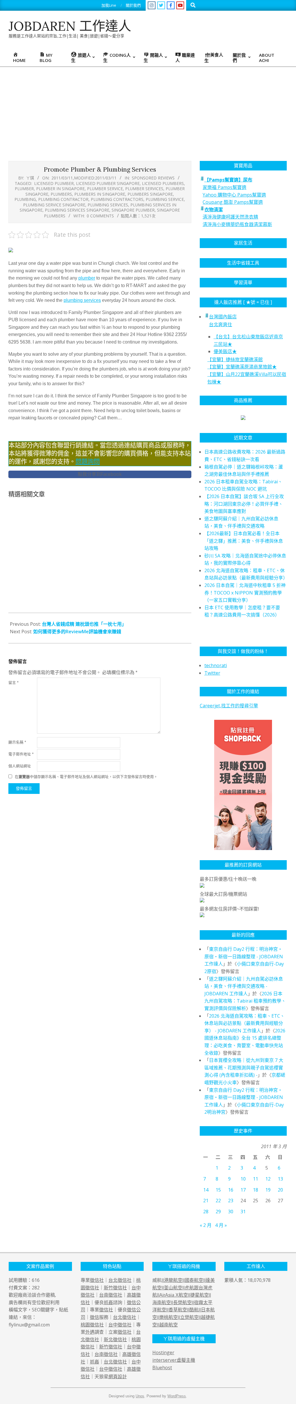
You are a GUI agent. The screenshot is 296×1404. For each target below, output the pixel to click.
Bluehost (162, 1367)
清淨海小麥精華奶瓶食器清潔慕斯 (237, 224)
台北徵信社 (120, 1280)
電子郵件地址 (21, 754)
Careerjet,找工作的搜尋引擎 (229, 705)
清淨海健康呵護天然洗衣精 (230, 217)
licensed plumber (54, 183)
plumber (24, 188)
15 (218, 1190)
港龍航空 (173, 1280)
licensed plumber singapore (108, 183)
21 (205, 1200)
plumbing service (165, 199)
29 (218, 1211)
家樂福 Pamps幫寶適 (224, 187)
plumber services (144, 188)
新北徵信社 (115, 1339)
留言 (13, 682)
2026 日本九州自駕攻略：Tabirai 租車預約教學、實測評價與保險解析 (245, 1001)
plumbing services (108, 205)
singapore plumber (133, 210)
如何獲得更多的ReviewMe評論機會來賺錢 (77, 631)
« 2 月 (206, 1225)
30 (230, 1211)
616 (36, 1280)
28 (205, 1211)
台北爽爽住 (220, 324)
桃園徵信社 (92, 1325)
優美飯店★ (225, 351)
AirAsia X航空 (173, 1295)
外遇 (90, 1332)
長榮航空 (182, 1302)
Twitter (212, 673)
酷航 (194, 1309)
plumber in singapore (60, 188)
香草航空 (178, 1309)
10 (243, 1179)
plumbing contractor (63, 199)
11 (255, 1179)
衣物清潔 (213, 209)
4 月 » (221, 1225)
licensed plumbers (163, 183)
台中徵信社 (120, 1325)
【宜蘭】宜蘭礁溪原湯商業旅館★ (242, 367)
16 (230, 1190)
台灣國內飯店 (223, 316)
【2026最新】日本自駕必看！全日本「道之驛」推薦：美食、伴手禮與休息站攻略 (243, 540)
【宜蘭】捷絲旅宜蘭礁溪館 (235, 359)
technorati (215, 665)
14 (205, 1190)
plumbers (61, 194)
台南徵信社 (110, 1295)
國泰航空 (194, 1280)
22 (218, 1200)
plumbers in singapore (99, 194)
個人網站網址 (19, 766)
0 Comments (100, 216)
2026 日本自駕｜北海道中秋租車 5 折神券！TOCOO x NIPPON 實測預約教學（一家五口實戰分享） (245, 592)
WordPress (176, 1396)
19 (268, 1190)
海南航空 (161, 1302)
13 (280, 1179)
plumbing (25, 199)
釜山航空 (173, 1287)
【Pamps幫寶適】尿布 (228, 180)
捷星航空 (199, 1295)
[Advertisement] (148, 110)
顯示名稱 (17, 742)
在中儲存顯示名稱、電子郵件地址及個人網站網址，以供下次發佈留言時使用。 (86, 777)
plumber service (105, 188)
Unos (140, 1396)
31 (243, 1211)
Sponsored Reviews (153, 178)
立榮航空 (189, 1317)
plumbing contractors (117, 199)
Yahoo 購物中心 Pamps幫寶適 (234, 195)
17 (243, 1190)
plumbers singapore (150, 194)
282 (36, 1287)
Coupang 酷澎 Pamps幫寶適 (233, 202)
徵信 (94, 1317)
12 (268, 1179)
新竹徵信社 (115, 1287)
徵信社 (97, 1280)
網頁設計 (117, 1376)
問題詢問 (87, 461)
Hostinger (163, 1352)
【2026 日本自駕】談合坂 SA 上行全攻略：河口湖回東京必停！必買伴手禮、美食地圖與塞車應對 (244, 503)
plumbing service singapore (54, 205)
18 (255, 1190)
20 (280, 1190)
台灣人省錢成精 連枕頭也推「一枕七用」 (84, 624)
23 (230, 1200)
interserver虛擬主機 (173, 1360)
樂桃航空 (168, 1317)
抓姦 (108, 1302)
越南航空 (168, 1324)
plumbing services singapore (77, 210)
